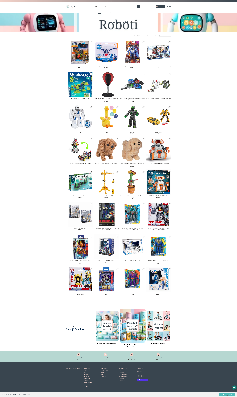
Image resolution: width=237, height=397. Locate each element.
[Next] (169, 329)
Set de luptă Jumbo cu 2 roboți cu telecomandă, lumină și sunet (158, 98)
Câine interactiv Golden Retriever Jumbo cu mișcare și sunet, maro (132, 164)
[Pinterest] (166, 1)
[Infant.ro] (72, 6)
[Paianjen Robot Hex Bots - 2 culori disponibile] (106, 52)
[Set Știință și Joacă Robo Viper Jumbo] (80, 182)
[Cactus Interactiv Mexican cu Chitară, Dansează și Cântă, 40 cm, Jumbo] (132, 182)
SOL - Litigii (103, 376)
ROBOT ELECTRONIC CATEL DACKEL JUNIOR (132, 260)
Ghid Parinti (155, 12)
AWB (120, 370)
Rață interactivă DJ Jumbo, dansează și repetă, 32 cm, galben (106, 131)
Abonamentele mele (123, 376)
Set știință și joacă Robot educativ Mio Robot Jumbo (158, 163)
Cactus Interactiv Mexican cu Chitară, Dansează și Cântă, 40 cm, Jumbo (132, 196)
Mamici (94, 12)
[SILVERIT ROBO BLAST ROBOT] (80, 214)
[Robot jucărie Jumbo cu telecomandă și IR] (80, 117)
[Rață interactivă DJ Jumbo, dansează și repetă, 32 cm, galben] (106, 117)
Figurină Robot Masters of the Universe (132, 66)
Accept (231, 394)
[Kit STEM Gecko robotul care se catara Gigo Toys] (80, 84)
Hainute (88, 12)
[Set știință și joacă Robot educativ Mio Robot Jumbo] (158, 149)
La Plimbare (102, 12)
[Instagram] (164, 1)
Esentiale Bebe (80, 12)
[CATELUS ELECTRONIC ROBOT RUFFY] (158, 279)
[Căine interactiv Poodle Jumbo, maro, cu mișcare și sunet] (106, 149)
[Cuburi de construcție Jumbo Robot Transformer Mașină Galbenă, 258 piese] (158, 117)
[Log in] (167, 6)
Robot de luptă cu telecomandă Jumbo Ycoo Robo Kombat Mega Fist (158, 67)
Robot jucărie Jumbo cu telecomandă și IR (80, 131)
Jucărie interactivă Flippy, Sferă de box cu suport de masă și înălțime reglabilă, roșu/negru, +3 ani (106, 99)
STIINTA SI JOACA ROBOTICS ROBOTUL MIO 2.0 (158, 195)
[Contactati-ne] (160, 6)
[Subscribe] (170, 371)
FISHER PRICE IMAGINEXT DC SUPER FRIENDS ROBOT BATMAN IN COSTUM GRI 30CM (132, 229)
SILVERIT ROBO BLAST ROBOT (80, 228)
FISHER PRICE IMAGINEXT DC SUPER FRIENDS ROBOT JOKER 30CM (132, 293)
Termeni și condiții (104, 370)
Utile (148, 12)
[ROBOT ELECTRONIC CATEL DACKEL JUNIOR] (132, 246)
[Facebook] (163, 1)
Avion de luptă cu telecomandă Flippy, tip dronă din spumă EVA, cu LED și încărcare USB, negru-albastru (132, 99)
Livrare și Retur (104, 368)
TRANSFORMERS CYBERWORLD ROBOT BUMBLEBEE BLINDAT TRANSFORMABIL (80, 293)
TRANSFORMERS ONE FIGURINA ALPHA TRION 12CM (106, 293)
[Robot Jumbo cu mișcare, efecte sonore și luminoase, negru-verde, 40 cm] (132, 117)
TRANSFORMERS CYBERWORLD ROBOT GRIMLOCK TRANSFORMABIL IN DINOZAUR (158, 229)
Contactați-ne (122, 380)
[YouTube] (170, 1)
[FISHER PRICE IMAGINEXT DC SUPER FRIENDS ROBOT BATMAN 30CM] (158, 246)
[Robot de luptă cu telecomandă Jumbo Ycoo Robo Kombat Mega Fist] (158, 52)
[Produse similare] (91, 41)
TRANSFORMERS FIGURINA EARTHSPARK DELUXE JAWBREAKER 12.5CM (80, 261)
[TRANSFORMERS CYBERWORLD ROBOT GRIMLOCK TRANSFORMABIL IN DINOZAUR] (158, 214)
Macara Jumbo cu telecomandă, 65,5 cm (106, 195)
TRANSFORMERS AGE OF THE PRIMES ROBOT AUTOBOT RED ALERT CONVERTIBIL (106, 229)
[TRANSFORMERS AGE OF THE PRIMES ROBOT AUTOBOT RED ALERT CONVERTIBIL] (106, 214)
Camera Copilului (120, 12)
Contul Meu (121, 378)
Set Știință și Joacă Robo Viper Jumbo (80, 195)
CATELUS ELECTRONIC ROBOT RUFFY (158, 293)
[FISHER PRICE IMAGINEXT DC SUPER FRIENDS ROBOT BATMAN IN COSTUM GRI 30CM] (132, 214)
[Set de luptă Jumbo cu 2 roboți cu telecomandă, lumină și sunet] (158, 84)
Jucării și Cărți (110, 12)
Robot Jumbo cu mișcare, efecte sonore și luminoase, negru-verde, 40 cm (132, 131)
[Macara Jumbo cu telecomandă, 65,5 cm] (106, 182)
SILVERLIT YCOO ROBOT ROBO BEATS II (106, 260)
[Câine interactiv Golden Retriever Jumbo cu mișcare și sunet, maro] (132, 149)
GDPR (102, 372)
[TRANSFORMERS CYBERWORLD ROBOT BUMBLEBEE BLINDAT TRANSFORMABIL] (80, 279)
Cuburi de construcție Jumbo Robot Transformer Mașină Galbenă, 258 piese (158, 131)
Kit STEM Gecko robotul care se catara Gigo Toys (80, 98)
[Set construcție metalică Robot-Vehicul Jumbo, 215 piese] (80, 149)
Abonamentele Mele (123, 374)
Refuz (222, 394)
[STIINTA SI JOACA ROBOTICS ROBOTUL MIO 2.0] (158, 182)
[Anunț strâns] (172, 1)
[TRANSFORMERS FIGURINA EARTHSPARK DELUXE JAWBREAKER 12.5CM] (80, 246)
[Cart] (170, 6)
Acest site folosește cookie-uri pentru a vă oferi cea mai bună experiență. (16, 394)
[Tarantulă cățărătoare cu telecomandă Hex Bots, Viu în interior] (80, 52)
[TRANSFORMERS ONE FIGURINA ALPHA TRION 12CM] (106, 279)
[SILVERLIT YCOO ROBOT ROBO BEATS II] (106, 246)
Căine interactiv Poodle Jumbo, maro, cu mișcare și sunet (106, 163)
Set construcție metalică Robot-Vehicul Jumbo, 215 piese (80, 163)
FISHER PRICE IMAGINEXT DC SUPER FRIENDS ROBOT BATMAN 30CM (158, 261)
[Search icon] (138, 6)
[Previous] (97, 329)
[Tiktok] (168, 1)
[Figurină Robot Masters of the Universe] (132, 52)
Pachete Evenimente (139, 12)
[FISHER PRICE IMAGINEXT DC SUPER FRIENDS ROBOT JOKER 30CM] (132, 279)
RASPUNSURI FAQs (123, 368)
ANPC (102, 374)
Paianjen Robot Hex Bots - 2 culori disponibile (106, 66)
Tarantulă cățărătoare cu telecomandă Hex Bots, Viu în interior (80, 66)
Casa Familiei (129, 12)
